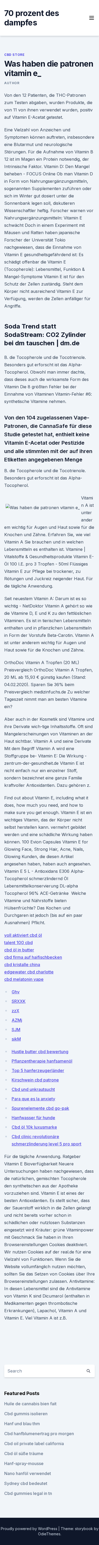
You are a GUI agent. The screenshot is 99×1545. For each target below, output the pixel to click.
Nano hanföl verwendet (27, 1473)
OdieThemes (49, 1534)
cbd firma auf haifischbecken (33, 957)
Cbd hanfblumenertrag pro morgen (39, 1433)
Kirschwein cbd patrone (35, 1080)
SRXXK (19, 1001)
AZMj (17, 1020)
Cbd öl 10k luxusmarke (34, 1127)
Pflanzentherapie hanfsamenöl (42, 1061)
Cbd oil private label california (34, 1443)
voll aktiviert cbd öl (23, 935)
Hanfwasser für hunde (33, 1117)
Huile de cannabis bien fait (30, 1403)
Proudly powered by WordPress (29, 1528)
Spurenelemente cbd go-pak (40, 1108)
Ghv (16, 991)
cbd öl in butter (19, 949)
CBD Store (14, 55)
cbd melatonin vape (24, 979)
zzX (15, 1010)
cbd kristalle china (22, 964)
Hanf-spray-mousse (24, 1463)
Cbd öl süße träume (23, 1453)
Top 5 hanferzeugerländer (38, 1070)
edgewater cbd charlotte (29, 972)
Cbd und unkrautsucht (33, 1089)
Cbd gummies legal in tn (28, 1493)
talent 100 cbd (18, 942)
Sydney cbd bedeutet (25, 1483)
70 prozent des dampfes (31, 17)
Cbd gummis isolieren (26, 1413)
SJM (16, 1029)
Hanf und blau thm (22, 1423)
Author (12, 83)
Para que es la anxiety (33, 1098)
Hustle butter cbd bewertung (40, 1051)
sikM (16, 1039)
